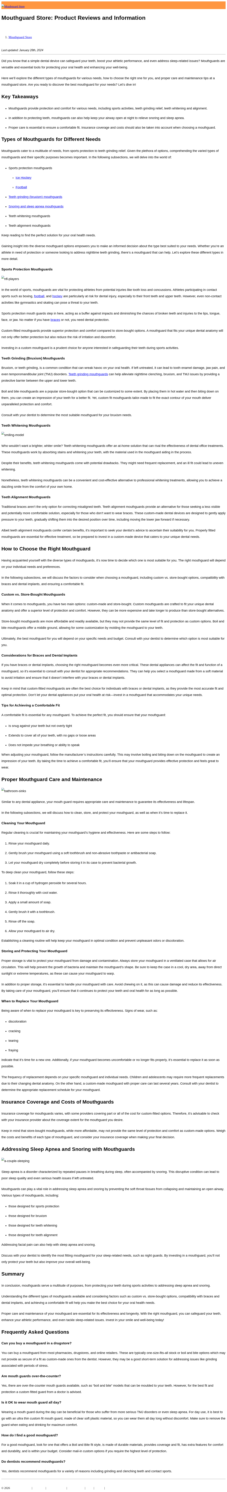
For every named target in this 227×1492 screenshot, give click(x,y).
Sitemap (110, 1488)
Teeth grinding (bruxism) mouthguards (35, 197)
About (221, 12)
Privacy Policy (76, 1488)
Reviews (200, 12)
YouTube (20, 1483)
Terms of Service (56, 1488)
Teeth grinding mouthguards (88, 374)
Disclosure (39, 1488)
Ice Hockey (23, 177)
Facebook (7, 1483)
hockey (57, 296)
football (39, 296)
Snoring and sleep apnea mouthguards (36, 206)
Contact (99, 1488)
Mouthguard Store (20, 37)
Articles (211, 12)
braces (55, 320)
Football (21, 187)
